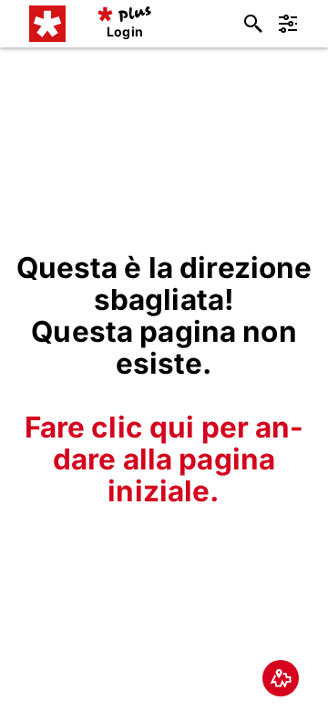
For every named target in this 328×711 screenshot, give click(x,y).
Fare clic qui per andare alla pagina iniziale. (164, 459)
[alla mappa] (280, 678)
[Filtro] (288, 24)
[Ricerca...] (253, 24)
